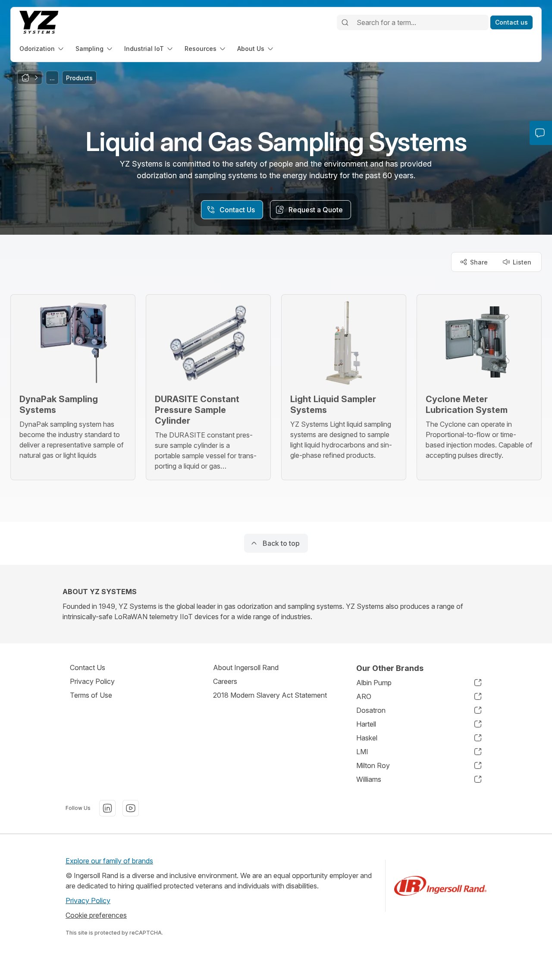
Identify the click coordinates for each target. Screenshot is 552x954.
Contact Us (87, 667)
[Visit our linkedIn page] (107, 808)
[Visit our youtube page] (130, 808)
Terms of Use (91, 695)
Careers (225, 681)
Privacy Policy (92, 681)
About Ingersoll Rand (246, 667)
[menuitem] (42, 48)
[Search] (345, 22)
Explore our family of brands (109, 860)
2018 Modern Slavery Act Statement (270, 695)
